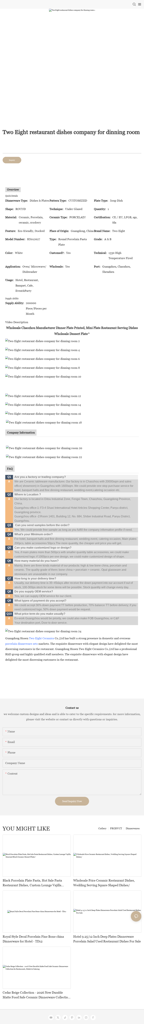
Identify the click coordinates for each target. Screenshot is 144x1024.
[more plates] (43, 413)
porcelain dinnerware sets (21, 643)
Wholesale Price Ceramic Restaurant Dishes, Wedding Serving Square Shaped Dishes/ (104, 883)
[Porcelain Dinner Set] (42, 341)
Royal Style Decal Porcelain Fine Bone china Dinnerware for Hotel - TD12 (33, 939)
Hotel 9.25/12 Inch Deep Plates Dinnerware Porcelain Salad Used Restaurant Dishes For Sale (107, 939)
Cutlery (102, 828)
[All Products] (42, 367)
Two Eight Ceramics (41, 638)
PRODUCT (116, 828)
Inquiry (12, 160)
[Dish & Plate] (42, 350)
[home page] (43, 631)
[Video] (42, 358)
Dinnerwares (133, 828)
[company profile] (44, 448)
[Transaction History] (43, 376)
